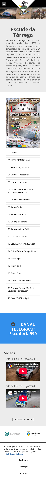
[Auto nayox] (12, 434)
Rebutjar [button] (23, 466)
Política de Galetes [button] (14, 454)
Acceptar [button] (24, 473)
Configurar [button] (23, 460)
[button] (12, 152)
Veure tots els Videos (23, 419)
